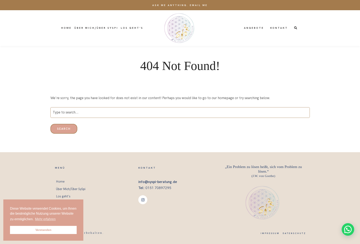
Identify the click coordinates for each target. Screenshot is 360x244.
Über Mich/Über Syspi (96, 28)
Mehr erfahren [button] (45, 219)
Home (66, 28)
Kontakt (279, 28)
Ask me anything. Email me (180, 5)
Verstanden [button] (43, 230)
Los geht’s (132, 28)
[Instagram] (142, 199)
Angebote (254, 28)
